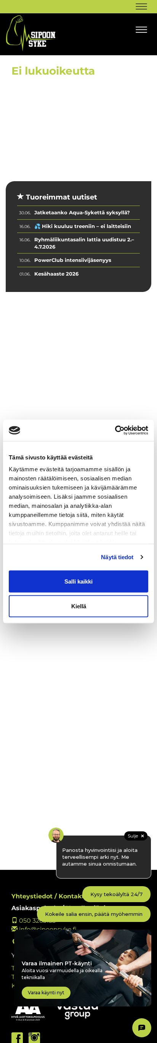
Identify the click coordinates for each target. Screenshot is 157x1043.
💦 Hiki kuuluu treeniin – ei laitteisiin (82, 226)
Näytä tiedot (117, 557)
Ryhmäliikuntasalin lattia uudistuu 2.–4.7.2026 (84, 243)
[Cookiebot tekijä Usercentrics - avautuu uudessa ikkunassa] (115, 430)
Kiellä (78, 606)
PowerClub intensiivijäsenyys (72, 260)
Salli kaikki (78, 581)
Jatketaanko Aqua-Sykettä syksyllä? (82, 212)
